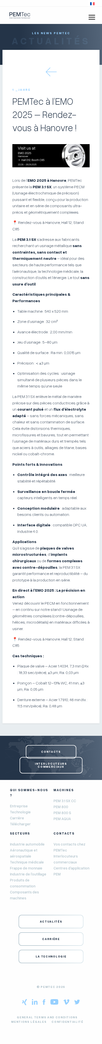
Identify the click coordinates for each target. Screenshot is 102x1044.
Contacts (51, 752)
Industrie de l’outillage (28, 874)
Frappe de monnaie (26, 868)
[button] (92, 3)
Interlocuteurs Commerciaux (51, 765)
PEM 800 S (62, 812)
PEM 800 (60, 806)
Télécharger (20, 824)
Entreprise (19, 806)
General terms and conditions (47, 1017)
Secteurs (20, 833)
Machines (63, 790)
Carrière (17, 818)
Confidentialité (67, 1022)
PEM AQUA (62, 818)
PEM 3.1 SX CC (64, 800)
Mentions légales (29, 1022)
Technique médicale (27, 862)
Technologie (20, 812)
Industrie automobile (27, 844)
